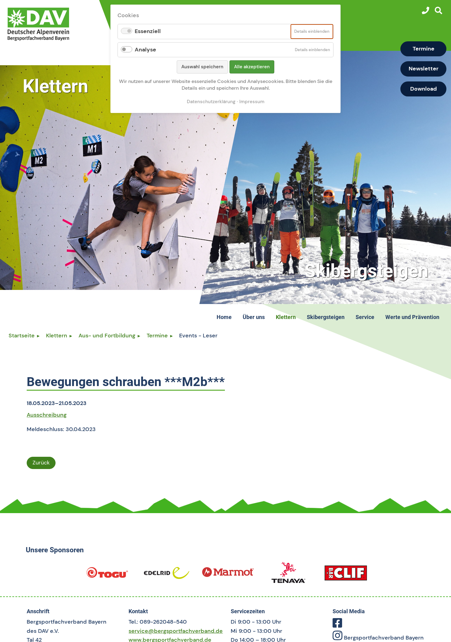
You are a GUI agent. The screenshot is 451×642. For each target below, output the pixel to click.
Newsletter (423, 68)
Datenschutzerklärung (211, 102)
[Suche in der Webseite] (438, 10)
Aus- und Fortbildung (107, 335)
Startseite (22, 335)
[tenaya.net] (288, 575)
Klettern (56, 335)
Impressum (251, 102)
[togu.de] (107, 575)
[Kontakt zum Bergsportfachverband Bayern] (425, 10)
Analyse (145, 49)
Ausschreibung (47, 415)
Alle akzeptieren (252, 67)
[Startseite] (52, 24)
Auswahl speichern (202, 67)
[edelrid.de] (166, 575)
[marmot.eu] (228, 575)
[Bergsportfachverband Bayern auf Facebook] (337, 625)
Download (423, 89)
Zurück (41, 462)
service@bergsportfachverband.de (176, 631)
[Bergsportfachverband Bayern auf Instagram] (337, 637)
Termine (423, 48)
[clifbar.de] (345, 575)
